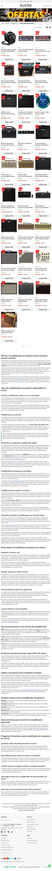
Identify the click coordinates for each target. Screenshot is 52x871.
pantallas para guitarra (9, 532)
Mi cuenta (3, 838)
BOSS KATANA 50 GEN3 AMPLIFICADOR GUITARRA (42, 175)
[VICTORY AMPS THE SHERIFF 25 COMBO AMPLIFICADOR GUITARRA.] (26, 101)
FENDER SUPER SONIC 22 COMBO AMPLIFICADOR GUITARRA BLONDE (41, 300)
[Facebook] (1, 832)
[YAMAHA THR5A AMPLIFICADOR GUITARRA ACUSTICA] (26, 163)
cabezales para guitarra (10, 525)
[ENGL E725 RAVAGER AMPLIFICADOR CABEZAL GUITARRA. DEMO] (43, 69)
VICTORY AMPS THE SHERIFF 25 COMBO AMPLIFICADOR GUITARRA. (25, 113)
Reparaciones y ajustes (33, 824)
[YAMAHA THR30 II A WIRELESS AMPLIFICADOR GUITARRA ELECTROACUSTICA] (26, 226)
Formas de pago (5, 840)
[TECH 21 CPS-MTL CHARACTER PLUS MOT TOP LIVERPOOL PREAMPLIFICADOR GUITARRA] (43, 38)
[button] (47, 6)
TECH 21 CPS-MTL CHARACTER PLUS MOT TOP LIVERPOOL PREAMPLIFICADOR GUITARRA (43, 50)
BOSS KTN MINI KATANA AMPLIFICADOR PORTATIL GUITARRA (7, 144)
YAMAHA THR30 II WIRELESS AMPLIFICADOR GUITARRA (42, 238)
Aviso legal (29, 838)
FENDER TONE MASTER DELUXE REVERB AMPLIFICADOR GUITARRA (8, 300)
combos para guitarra (33, 401)
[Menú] (2, 6)
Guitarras (7, 23)
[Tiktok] (12, 832)
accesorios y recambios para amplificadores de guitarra (28, 690)
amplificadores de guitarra (22, 378)
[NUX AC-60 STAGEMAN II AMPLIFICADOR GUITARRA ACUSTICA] (9, 194)
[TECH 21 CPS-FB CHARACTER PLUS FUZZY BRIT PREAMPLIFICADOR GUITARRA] (26, 38)
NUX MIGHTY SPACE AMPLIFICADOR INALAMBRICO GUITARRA (26, 206)
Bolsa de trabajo (31, 829)
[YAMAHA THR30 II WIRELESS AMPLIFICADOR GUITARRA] (43, 226)
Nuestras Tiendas (31, 819)
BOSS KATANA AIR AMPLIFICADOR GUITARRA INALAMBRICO (42, 206)
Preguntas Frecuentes (6, 849)
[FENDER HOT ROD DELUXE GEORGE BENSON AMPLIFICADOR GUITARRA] (26, 288)
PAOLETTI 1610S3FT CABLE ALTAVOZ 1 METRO (42, 113)
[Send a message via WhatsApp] (49, 866)
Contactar (29, 831)
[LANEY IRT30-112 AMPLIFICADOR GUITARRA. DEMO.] (9, 101)
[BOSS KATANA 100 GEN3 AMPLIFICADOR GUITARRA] (9, 226)
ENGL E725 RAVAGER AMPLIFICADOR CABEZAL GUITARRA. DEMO (41, 81)
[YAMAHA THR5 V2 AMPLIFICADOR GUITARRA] (9, 163)
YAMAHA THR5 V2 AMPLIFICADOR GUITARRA (8, 175)
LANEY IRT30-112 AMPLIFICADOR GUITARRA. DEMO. (8, 113)
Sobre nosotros (31, 822)
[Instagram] (5, 832)
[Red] (50, 27)
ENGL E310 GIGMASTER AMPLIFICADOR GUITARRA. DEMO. (25, 81)
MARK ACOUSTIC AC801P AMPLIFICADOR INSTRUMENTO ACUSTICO (9, 81)
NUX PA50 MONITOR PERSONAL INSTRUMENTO (41, 144)
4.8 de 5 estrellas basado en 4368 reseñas (29, 867)
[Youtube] (8, 832)
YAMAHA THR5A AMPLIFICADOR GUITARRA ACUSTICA (25, 175)
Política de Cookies (31, 842)
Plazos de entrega (5, 845)
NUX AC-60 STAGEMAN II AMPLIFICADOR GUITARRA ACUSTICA (8, 206)
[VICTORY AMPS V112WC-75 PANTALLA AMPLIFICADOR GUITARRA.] (26, 257)
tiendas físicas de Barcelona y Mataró (38, 728)
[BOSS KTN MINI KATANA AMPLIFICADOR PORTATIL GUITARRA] (9, 132)
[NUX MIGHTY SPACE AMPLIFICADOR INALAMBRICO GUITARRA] (26, 194)
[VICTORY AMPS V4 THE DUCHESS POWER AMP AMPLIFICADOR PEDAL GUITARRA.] (43, 257)
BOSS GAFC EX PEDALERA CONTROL (25, 144)
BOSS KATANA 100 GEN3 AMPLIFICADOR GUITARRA (8, 238)
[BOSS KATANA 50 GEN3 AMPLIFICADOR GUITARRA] (43, 163)
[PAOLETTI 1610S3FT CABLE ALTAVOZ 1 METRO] (43, 101)
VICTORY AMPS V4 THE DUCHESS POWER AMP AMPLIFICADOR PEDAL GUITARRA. (41, 269)
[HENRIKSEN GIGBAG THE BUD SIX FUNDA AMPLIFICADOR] (9, 38)
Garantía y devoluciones (7, 847)
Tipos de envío (4, 842)
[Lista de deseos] (44, 6)
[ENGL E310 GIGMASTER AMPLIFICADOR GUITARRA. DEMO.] (26, 69)
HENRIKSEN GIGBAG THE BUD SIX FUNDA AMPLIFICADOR (8, 50)
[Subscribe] (20, 820)
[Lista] (47, 27)
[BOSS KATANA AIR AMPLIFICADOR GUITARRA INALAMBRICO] (43, 194)
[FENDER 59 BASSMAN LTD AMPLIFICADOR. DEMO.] (9, 319)
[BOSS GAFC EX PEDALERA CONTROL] (26, 132)
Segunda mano (31, 826)
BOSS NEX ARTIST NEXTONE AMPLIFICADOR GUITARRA (8, 269)
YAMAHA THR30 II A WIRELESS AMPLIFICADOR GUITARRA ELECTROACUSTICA (26, 238)
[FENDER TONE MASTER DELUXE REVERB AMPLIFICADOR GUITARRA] (9, 288)
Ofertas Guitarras (14, 23)
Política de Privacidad (32, 840)
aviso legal (13, 824)
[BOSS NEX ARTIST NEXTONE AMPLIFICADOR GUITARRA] (9, 257)
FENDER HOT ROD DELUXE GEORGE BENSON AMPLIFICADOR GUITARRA (25, 300)
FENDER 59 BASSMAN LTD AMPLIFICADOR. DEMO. (7, 331)
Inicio (3, 23)
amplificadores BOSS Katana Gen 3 (16, 459)
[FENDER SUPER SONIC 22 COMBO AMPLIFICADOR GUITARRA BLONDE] (43, 288)
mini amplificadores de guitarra (17, 481)
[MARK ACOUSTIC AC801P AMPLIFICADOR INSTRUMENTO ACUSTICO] (9, 69)
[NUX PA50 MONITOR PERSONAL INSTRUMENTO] (43, 132)
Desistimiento (6, 853)
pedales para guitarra (13, 622)
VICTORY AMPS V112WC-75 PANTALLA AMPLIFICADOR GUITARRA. (25, 269)
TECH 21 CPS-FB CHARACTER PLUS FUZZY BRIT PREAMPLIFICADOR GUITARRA (26, 50)
